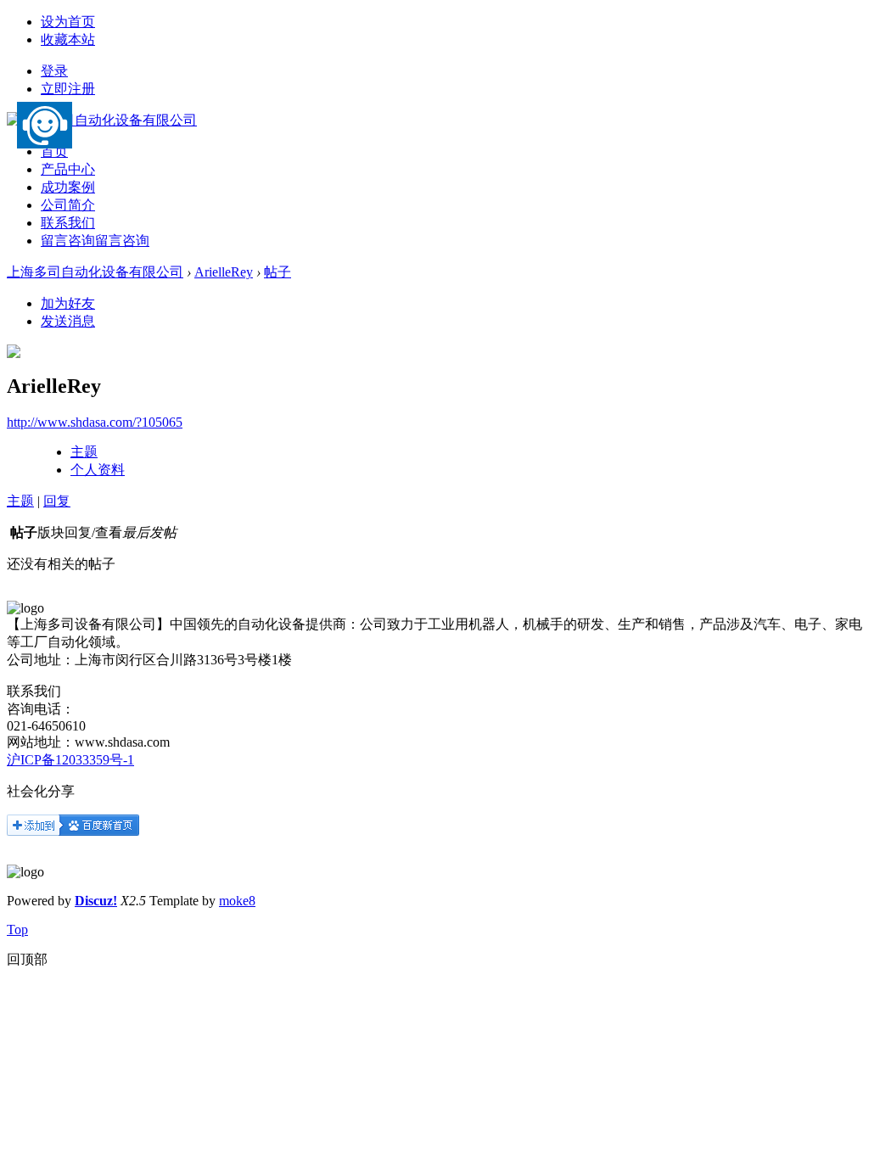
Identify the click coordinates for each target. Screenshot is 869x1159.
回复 (56, 501)
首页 (54, 151)
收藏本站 (68, 39)
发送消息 (68, 321)
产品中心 (68, 169)
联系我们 (68, 223)
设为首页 (68, 21)
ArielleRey (223, 272)
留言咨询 (95, 240)
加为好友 (68, 303)
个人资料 (97, 469)
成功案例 (68, 187)
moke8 (237, 900)
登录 (54, 71)
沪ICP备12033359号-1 (70, 760)
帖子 (277, 272)
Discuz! (96, 900)
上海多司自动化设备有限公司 (95, 272)
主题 (84, 452)
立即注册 (68, 88)
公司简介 (68, 205)
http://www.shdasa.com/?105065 (94, 422)
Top (17, 929)
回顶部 (27, 959)
